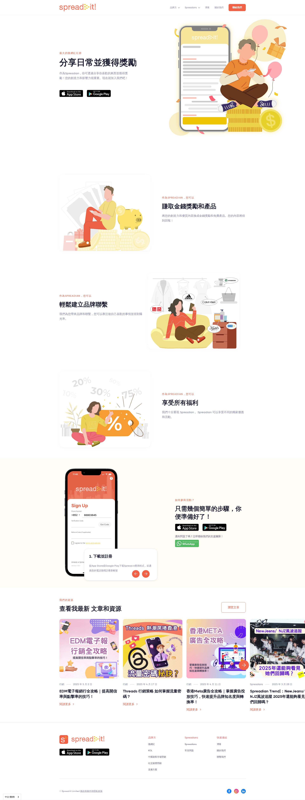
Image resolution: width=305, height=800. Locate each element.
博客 (207, 7)
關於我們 (219, 7)
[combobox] (12, 797)
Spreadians (191, 7)
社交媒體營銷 (155, 763)
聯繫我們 (221, 757)
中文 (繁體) (10, 797)
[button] (175, 7)
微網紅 (151, 744)
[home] (77, 7)
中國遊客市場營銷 (157, 757)
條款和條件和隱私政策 (91, 791)
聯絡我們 (237, 7)
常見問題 (189, 750)
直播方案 (152, 769)
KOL (150, 750)
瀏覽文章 (233, 607)
